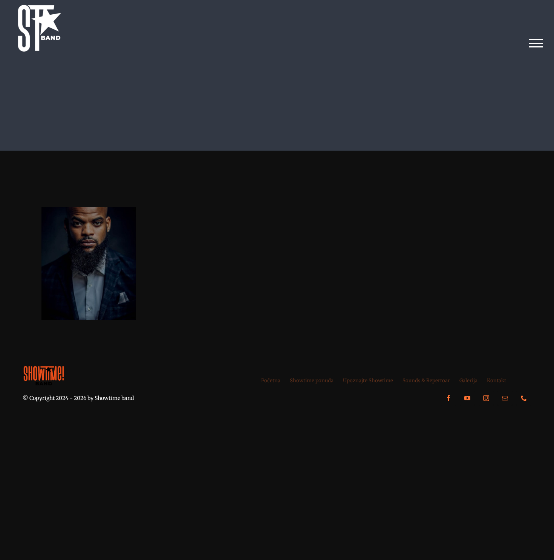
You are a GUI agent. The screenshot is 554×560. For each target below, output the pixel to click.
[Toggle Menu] (536, 43)
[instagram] (486, 398)
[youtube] (467, 398)
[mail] (505, 398)
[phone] (523, 398)
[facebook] (448, 398)
